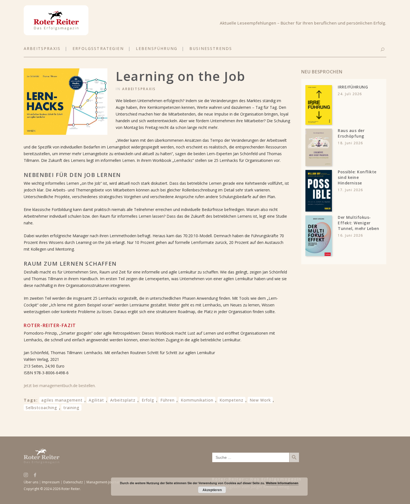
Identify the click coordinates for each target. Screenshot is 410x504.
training (71, 407)
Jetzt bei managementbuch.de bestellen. (60, 385)
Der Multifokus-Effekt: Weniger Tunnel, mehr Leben (358, 223)
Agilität (96, 400)
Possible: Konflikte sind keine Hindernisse (357, 177)
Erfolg (148, 400)
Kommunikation (197, 400)
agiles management (62, 400)
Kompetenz (231, 400)
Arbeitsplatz (123, 400)
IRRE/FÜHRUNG (353, 87)
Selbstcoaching (41, 407)
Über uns (31, 482)
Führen (167, 400)
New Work (260, 400)
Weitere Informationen (282, 483)
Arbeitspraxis (139, 89)
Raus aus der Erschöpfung (351, 133)
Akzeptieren (212, 489)
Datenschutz (73, 482)
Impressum (51, 482)
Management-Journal (102, 482)
